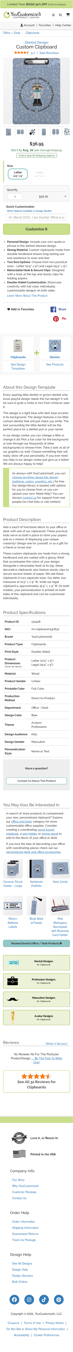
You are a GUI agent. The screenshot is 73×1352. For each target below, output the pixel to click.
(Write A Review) (56, 1043)
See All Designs (22, 1263)
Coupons (13, 1323)
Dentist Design (36, 42)
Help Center (63, 25)
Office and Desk (21, 821)
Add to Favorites (22, 309)
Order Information (23, 1221)
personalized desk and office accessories (33, 852)
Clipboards (18, 357)
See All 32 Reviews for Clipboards (36, 1084)
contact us (29, 497)
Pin (63, 318)
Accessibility (21, 1335)
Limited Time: (36, 4)
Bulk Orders (19, 1282)
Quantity (12, 190)
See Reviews (45, 53)
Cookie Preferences (46, 1335)
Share (62, 309)
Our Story (18, 1180)
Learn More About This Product (27, 295)
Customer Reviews (24, 1192)
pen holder (30, 833)
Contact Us (19, 1198)
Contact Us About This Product (36, 780)
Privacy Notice (54, 1323)
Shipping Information (25, 1228)
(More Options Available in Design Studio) (29, 210)
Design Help (20, 1269)
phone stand (50, 833)
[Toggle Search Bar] (60, 15)
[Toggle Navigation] (53, 15)
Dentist (55, 357)
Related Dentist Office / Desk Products (35, 943)
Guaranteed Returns (25, 1234)
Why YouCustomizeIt (25, 1186)
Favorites (45, 25)
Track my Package (24, 1240)
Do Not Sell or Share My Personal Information (35, 1329)
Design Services (22, 1275)
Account (29, 25)
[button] (67, 14)
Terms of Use (32, 1323)
